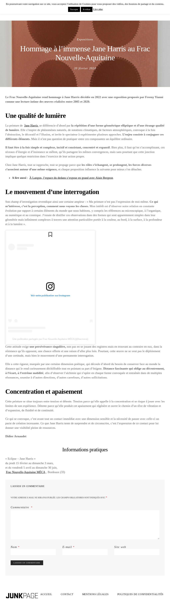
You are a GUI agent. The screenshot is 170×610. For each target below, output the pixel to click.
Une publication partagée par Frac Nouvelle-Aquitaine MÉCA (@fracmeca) (50, 339)
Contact (67, 594)
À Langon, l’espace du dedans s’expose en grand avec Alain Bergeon (71, 177)
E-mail (68, 547)
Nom (15, 547)
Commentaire (20, 507)
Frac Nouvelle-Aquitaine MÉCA (25, 472)
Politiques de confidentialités (140, 594)
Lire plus (98, 9)
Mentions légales (95, 594)
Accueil (46, 594)
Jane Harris (31, 125)
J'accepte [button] (74, 9)
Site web (120, 547)
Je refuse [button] (86, 9)
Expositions (85, 39)
